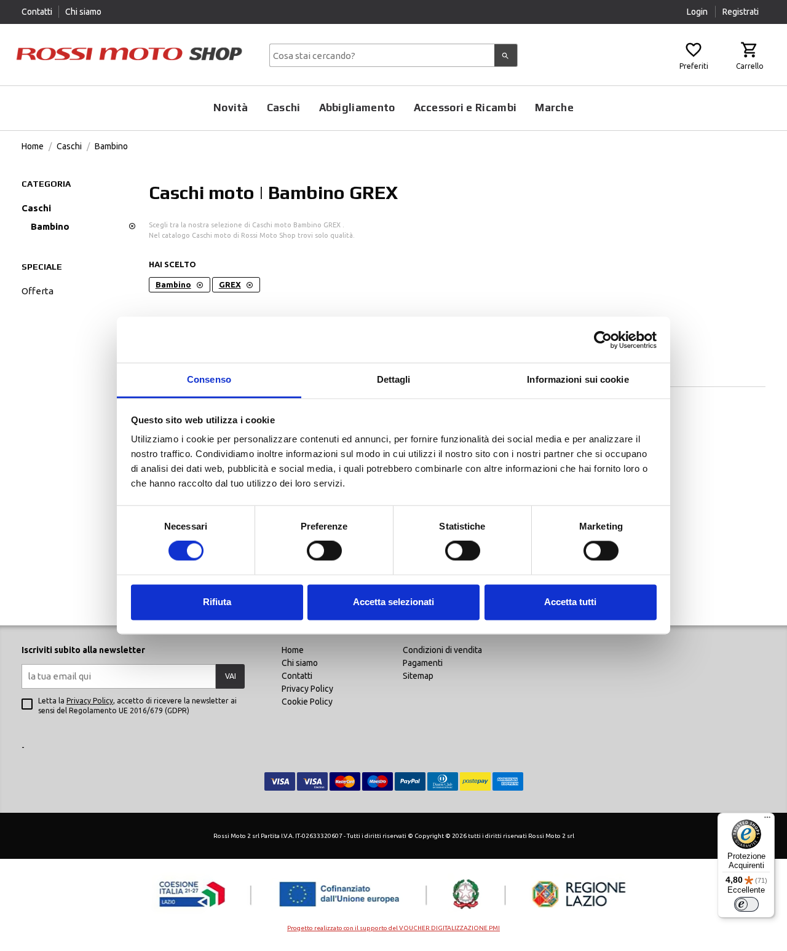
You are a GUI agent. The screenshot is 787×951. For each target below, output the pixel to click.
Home (33, 146)
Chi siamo (83, 12)
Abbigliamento (357, 108)
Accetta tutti (570, 602)
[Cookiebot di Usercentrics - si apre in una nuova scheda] (603, 340)
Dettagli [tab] (394, 379)
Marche (554, 108)
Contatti (37, 12)
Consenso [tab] (209, 379)
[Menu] (767, 820)
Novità (230, 108)
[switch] (324, 551)
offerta (37, 291)
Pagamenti (423, 663)
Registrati (740, 12)
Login (698, 12)
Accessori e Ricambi (465, 108)
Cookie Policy (307, 701)
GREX (230, 284)
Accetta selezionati (393, 602)
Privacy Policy (89, 701)
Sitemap (418, 676)
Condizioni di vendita (442, 650)
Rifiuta (217, 602)
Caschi (284, 108)
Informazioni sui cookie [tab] (577, 379)
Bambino (111, 146)
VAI (230, 676)
